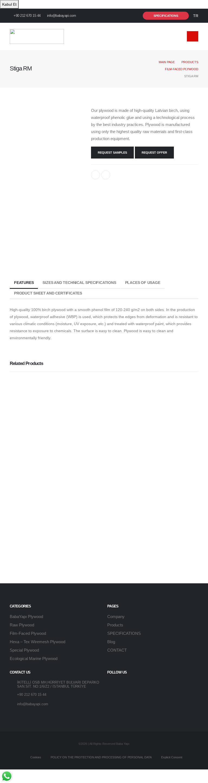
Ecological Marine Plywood (33, 658)
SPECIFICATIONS (124, 633)
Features (24, 282)
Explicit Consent (171, 757)
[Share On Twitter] (105, 174)
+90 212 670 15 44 (27, 16)
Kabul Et (9, 4)
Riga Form (25, 531)
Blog (111, 641)
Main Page (167, 62)
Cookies (35, 757)
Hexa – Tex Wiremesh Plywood (37, 641)
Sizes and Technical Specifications (79, 282)
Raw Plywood (22, 625)
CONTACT (117, 650)
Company (116, 616)
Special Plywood (24, 650)
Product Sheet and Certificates (48, 293)
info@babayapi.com (61, 16)
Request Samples (112, 152)
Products (189, 62)
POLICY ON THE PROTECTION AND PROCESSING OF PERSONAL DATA (101, 757)
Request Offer (154, 152)
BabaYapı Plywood (26, 616)
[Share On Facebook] (95, 174)
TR (195, 16)
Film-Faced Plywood (181, 69)
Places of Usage (142, 282)
